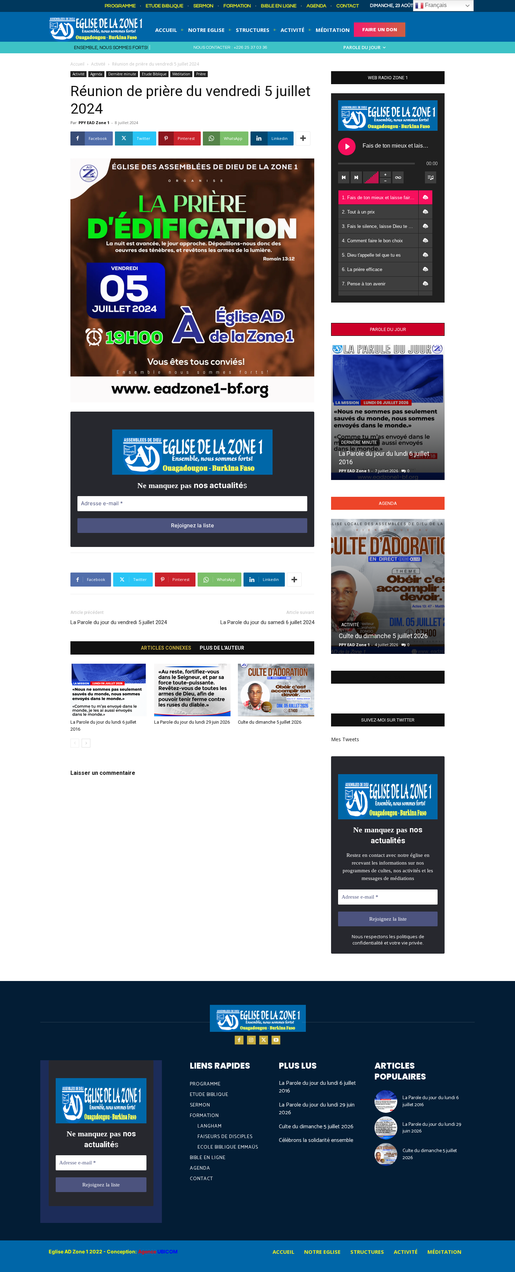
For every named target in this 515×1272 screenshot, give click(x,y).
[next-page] (86, 743)
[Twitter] (263, 1040)
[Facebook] (239, 1040)
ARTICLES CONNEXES (166, 647)
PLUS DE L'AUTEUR (222, 647)
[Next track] (356, 177)
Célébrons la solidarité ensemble (316, 1140)
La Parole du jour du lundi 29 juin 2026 (192, 722)
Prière (201, 74)
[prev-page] (74, 743)
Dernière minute (122, 74)
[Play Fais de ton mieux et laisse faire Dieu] (347, 146)
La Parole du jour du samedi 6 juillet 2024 (267, 622)
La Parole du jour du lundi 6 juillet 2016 (317, 1087)
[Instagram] (251, 1040)
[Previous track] (343, 177)
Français (435, 5)
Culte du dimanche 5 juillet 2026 (269, 722)
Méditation (181, 74)
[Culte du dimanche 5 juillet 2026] (276, 690)
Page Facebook (388, 677)
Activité (98, 64)
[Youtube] (276, 1040)
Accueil (77, 64)
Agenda (96, 74)
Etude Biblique (154, 74)
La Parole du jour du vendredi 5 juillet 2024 (118, 622)
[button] (425, 197)
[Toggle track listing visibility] (430, 177)
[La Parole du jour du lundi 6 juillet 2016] (108, 690)
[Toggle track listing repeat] (398, 177)
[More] (303, 138)
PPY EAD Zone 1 (93, 122)
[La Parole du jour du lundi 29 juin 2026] (192, 690)
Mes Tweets (345, 739)
